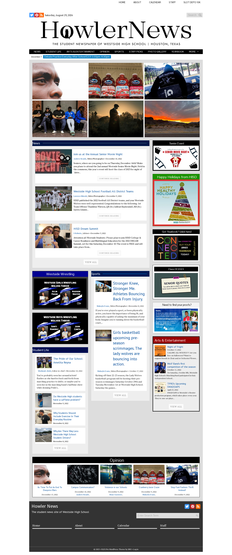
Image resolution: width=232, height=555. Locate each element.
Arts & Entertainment (81, 51)
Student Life (53, 51)
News (37, 51)
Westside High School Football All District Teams (104, 191)
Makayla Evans (103, 306)
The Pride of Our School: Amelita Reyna (68, 360)
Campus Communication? (83, 487)
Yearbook (178, 51)
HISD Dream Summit (86, 228)
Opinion (104, 51)
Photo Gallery (157, 51)
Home (122, 2)
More (192, 51)
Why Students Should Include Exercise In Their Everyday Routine (66, 416)
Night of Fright (175, 346)
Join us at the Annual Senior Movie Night (98, 154)
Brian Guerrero (116, 494)
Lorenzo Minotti (80, 196)
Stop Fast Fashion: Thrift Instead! (182, 489)
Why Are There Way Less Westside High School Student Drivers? (65, 434)
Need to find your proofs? (177, 305)
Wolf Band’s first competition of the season (181, 365)
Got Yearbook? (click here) (177, 231)
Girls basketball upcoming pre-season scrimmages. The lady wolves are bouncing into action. (127, 348)
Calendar (155, 2)
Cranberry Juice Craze (149, 487)
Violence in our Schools (116, 487)
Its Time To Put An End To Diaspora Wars (50, 489)
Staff (172, 2)
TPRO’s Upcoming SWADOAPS (176, 385)
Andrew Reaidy (80, 159)
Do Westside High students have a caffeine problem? (67, 398)
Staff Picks (136, 51)
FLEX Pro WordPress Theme (113, 549)
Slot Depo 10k (192, 2)
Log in (135, 549)
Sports (119, 51)
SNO (130, 549)
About (137, 2)
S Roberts (78, 233)
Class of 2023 (176, 269)
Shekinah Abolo (44, 371)
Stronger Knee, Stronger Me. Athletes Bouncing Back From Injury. (129, 291)
